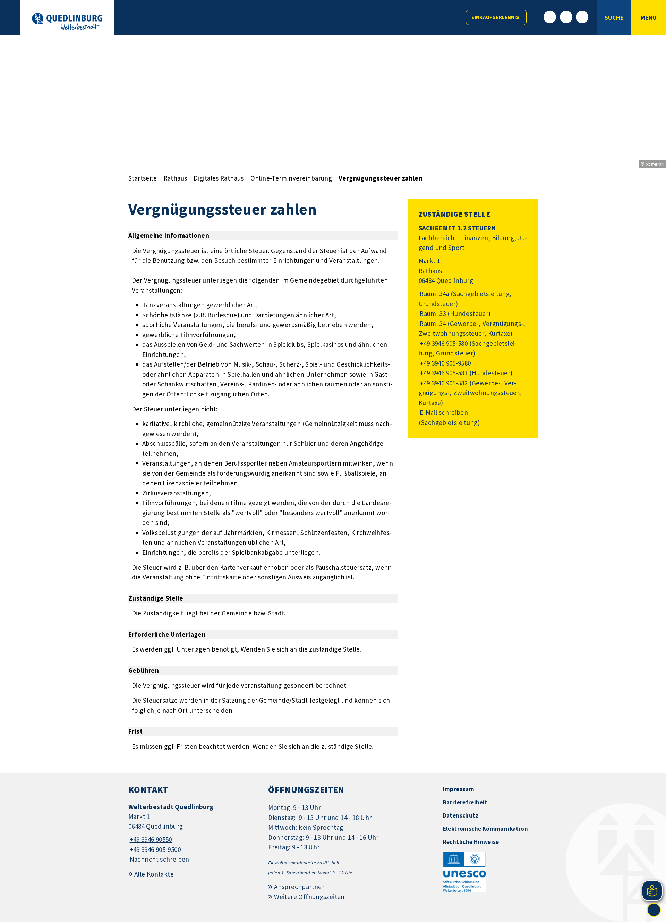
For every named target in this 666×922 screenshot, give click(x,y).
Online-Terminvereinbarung (291, 178)
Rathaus (175, 178)
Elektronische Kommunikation (485, 828)
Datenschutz (461, 815)
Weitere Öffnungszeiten (309, 896)
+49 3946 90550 (150, 839)
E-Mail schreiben (443, 412)
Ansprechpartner (299, 886)
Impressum (458, 789)
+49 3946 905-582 (443, 383)
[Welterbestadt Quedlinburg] (193, 833)
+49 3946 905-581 (443, 373)
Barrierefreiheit (465, 802)
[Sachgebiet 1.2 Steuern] (473, 325)
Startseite (142, 178)
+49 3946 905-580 (443, 343)
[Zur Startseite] (67, 21)
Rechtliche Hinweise (471, 842)
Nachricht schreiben (159, 859)
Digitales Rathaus (219, 178)
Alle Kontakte (154, 874)
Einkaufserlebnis (495, 17)
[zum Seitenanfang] (654, 910)
